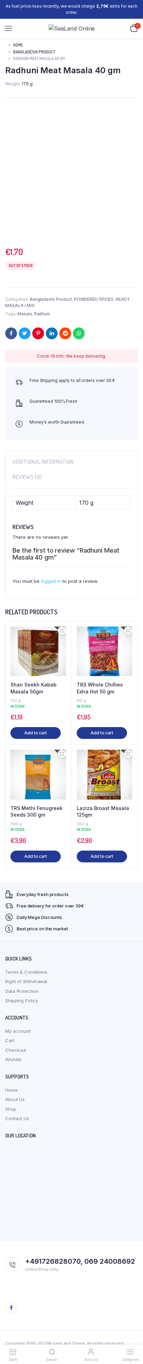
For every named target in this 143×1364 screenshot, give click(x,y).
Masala (24, 313)
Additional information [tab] (43, 461)
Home (18, 45)
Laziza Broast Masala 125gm (103, 811)
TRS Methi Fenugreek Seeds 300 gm (36, 811)
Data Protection (22, 991)
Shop (10, 1109)
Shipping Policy (21, 1000)
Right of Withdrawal (26, 981)
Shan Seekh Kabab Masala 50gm (33, 688)
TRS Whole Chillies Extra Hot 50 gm (100, 688)
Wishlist (13, 1059)
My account (18, 1031)
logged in (51, 581)
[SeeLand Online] (72, 28)
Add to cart (35, 732)
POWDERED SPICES (94, 299)
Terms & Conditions (26, 972)
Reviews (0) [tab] (27, 477)
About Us (15, 1099)
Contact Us (17, 1118)
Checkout (15, 1050)
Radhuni (42, 313)
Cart (10, 1040)
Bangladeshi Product (34, 51)
